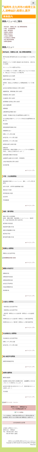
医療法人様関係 (8, 32)
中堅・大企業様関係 (9, 28)
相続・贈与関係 (8, 30)
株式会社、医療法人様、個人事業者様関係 (15, 26)
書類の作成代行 (8, 34)
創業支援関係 (8, 41)
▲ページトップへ (30, 170)
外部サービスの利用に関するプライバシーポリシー (22, 441)
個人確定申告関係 (9, 39)
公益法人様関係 (8, 36)
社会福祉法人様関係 (9, 37)
